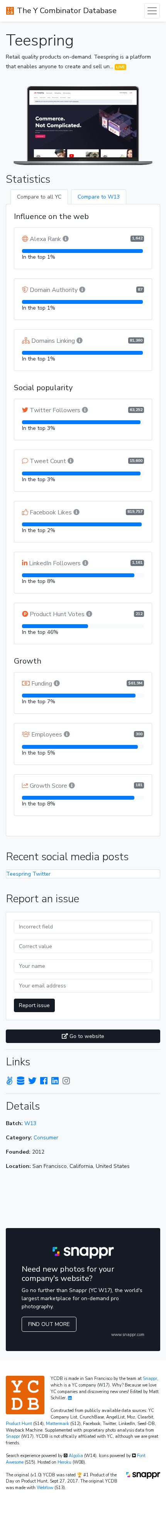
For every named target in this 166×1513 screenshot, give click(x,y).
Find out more (49, 1324)
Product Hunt (19, 1424)
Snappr (150, 1379)
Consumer (46, 1137)
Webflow (45, 1488)
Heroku (64, 1462)
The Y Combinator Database (67, 10)
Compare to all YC (39, 196)
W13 (30, 1123)
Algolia (76, 1456)
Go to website (86, 1036)
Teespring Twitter (28, 874)
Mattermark (57, 1424)
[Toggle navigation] (152, 11)
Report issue (34, 1005)
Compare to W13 (99, 196)
